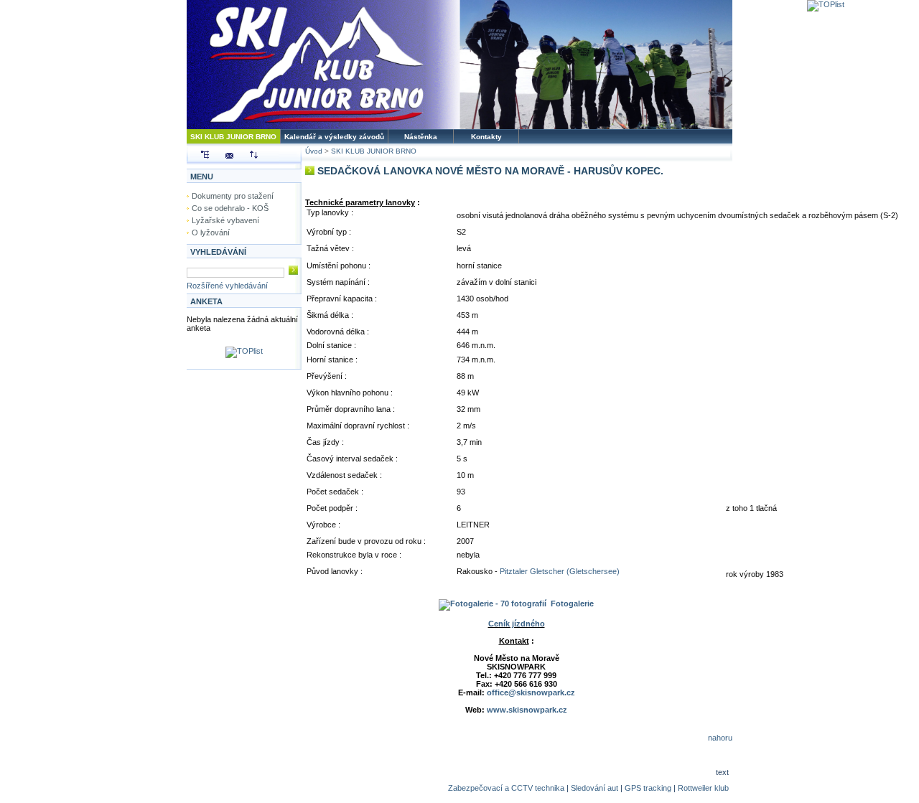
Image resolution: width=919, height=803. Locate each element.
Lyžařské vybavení (225, 220)
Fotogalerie (572, 603)
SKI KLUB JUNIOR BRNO (233, 137)
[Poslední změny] (246, 155)
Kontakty (486, 137)
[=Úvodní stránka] (459, 126)
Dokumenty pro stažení (233, 196)
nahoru (720, 737)
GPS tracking (648, 788)
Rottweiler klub (703, 788)
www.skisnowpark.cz (527, 709)
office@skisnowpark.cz (531, 692)
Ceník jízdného (516, 623)
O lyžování (211, 232)
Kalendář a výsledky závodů (334, 137)
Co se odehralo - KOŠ (230, 208)
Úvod (313, 151)
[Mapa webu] (198, 155)
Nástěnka (420, 137)
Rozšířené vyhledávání (227, 285)
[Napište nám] (222, 155)
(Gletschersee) (592, 571)
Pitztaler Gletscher (532, 571)
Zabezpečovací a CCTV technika (506, 788)
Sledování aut (594, 788)
